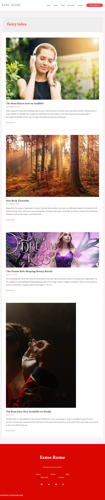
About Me (71, 5)
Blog (62, 5)
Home (48, 5)
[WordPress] (63, 484)
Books (56, 5)
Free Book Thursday (17, 201)
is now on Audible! (25, 103)
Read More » (10, 122)
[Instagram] (56, 484)
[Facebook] (41, 484)
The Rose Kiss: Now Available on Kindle (28, 411)
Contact (80, 5)
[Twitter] (49, 484)
